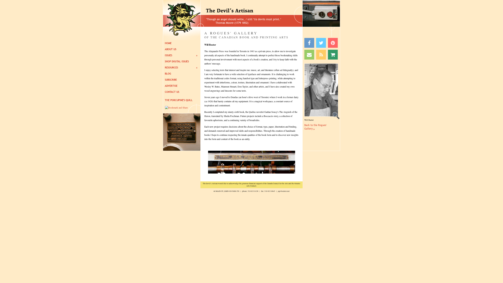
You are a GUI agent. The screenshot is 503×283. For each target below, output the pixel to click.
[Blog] (321, 55)
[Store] (333, 55)
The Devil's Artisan (240, 10)
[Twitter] (321, 43)
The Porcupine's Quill (179, 100)
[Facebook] (309, 43)
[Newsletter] (309, 55)
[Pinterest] (333, 43)
